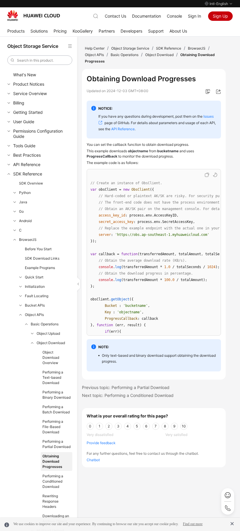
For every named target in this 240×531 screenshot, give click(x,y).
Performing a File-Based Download (52, 426)
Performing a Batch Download (56, 409)
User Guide (23, 121)
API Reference (26, 164)
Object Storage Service (130, 48)
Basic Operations (45, 324)
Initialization (35, 286)
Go (21, 211)
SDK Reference (27, 173)
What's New (24, 74)
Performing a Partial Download (56, 444)
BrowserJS (28, 239)
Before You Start (38, 249)
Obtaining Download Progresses (52, 461)
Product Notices (28, 84)
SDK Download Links (42, 258)
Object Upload (48, 333)
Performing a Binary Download (56, 395)
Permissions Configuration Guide (38, 133)
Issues (208, 116)
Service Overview (30, 93)
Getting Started (28, 112)
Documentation (146, 15)
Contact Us (115, 15)
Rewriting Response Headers (50, 501)
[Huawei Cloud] (33, 15)
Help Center (94, 48)
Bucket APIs (35, 305)
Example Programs (40, 268)
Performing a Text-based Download (52, 377)
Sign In (194, 15)
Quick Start (34, 277)
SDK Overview (31, 183)
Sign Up (220, 15)
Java (23, 202)
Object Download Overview (50, 357)
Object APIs (34, 314)
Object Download (51, 343)
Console (174, 15)
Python (25, 192)
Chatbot (93, 460)
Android (25, 221)
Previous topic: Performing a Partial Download (125, 387)
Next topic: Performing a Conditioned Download (128, 395)
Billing (18, 102)
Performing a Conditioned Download (52, 481)
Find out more (193, 524)
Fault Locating (36, 296)
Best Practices (27, 155)
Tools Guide (24, 145)
